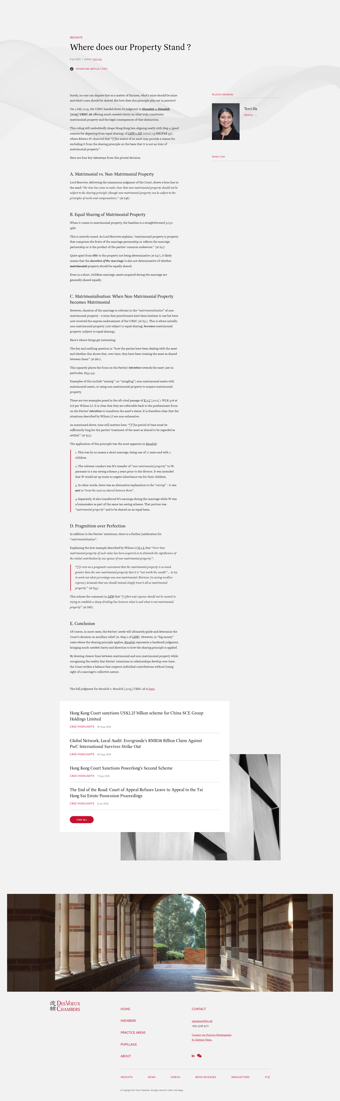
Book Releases (206, 1077)
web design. (179, 1090)
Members (128, 1021)
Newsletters (240, 1077)
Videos (175, 1077)
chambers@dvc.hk (202, 1021)
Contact (199, 1009)
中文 (267, 1077)
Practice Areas (133, 1033)
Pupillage (129, 1044)
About (126, 1056)
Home (125, 1009)
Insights (76, 37)
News (151, 1077)
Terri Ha (97, 59)
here (152, 689)
